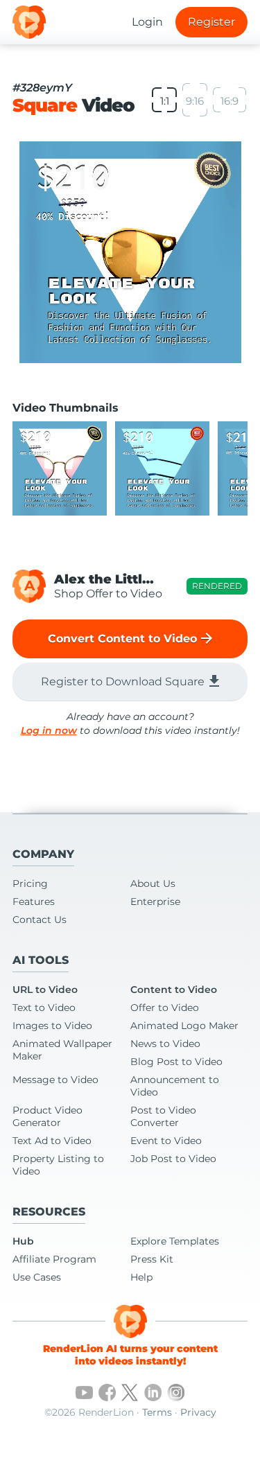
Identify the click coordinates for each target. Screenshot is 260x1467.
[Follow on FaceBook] (107, 1392)
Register (211, 21)
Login (147, 21)
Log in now (49, 730)
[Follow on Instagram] (175, 1392)
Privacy (198, 1412)
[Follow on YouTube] (84, 1392)
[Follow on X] (130, 1392)
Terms (157, 1412)
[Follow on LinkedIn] (153, 1392)
